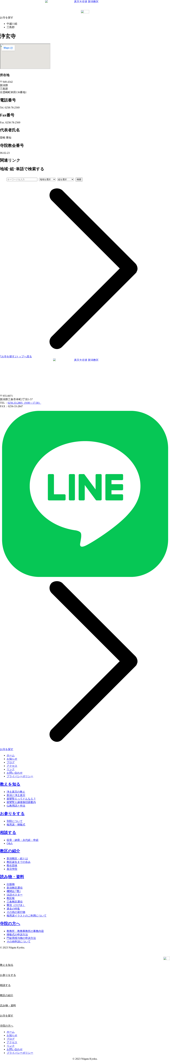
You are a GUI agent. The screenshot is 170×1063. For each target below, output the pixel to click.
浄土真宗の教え (16, 791)
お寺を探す (6, 1015)
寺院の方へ (10, 923)
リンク (11, 769)
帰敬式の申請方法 (17, 934)
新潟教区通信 (15, 887)
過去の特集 (13, 908)
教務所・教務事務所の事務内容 (25, 931)
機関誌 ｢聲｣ (14, 891)
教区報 (11, 898)
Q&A (10, 843)
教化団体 (12, 865)
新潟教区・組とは (17, 858)
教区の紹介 (10, 851)
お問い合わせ (15, 772)
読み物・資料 (12, 877)
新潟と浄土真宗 (16, 795)
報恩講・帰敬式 (16, 824)
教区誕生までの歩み (19, 862)
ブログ (11, 762)
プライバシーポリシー (20, 776)
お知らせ (12, 758)
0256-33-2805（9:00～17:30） (24, 402)
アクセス (12, 765)
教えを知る (10, 784)
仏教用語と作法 (16, 805)
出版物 (11, 884)
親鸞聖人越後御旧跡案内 (21, 802)
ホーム (11, 755)
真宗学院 (12, 869)
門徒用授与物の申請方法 (21, 938)
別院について (15, 821)
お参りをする (12, 813)
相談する (8, 832)
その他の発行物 (16, 912)
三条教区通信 (15, 901)
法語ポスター (15, 894)
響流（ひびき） (16, 905)
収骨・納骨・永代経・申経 (23, 840)
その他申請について (19, 941)
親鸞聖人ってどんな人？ (21, 798)
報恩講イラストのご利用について (26, 915)
